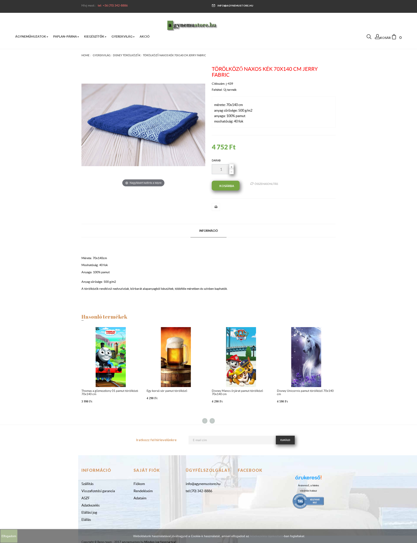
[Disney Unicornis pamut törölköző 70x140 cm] (306, 357)
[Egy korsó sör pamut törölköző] (176, 357)
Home (85, 55)
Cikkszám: (219, 83)
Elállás (86, 519)
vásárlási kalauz (308, 490)
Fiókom (139, 484)
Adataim (140, 498)
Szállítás (87, 484)
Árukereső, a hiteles (308, 485)
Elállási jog (89, 512)
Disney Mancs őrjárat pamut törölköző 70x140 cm (237, 392)
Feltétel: (217, 89)
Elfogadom (9, 536)
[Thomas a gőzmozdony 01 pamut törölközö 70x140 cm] (110, 357)
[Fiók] (377, 38)
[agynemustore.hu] (192, 25)
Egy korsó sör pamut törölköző (167, 390)
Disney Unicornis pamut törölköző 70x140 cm (305, 392)
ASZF (85, 498)
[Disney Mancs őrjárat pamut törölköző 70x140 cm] (241, 357)
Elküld (285, 440)
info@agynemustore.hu (235, 5)
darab (216, 160)
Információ (208, 230)
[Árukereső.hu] (308, 479)
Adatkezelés (90, 505)
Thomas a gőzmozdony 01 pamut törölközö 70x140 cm (109, 392)
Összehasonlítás (266, 183)
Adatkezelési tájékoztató (266, 536)
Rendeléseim (143, 491)
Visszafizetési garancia (98, 491)
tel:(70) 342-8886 (199, 491)
